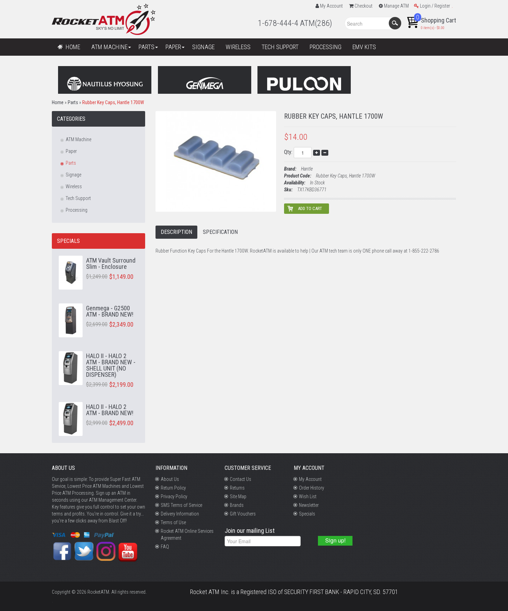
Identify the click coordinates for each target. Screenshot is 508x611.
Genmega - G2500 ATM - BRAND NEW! (109, 311)
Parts (73, 102)
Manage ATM (396, 6)
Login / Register (435, 6)
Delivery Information (180, 514)
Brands (237, 505)
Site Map (238, 496)
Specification (220, 232)
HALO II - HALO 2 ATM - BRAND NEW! (109, 410)
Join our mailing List (250, 531)
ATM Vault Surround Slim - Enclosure (110, 263)
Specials (307, 514)
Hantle (307, 169)
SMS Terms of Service (181, 505)
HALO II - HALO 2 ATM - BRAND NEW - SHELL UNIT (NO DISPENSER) (110, 365)
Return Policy (173, 488)
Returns (237, 488)
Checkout (364, 6)
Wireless (74, 186)
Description (176, 232)
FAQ (165, 546)
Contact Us (240, 479)
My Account (331, 6)
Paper (71, 151)
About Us (170, 479)
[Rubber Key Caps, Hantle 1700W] (216, 161)
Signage (73, 174)
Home (58, 102)
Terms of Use (173, 522)
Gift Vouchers (243, 514)
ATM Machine (78, 139)
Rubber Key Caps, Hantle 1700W (113, 102)
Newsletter (309, 505)
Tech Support (78, 198)
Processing (76, 210)
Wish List (308, 496)
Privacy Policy (174, 496)
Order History (311, 488)
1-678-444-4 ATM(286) (295, 23)
